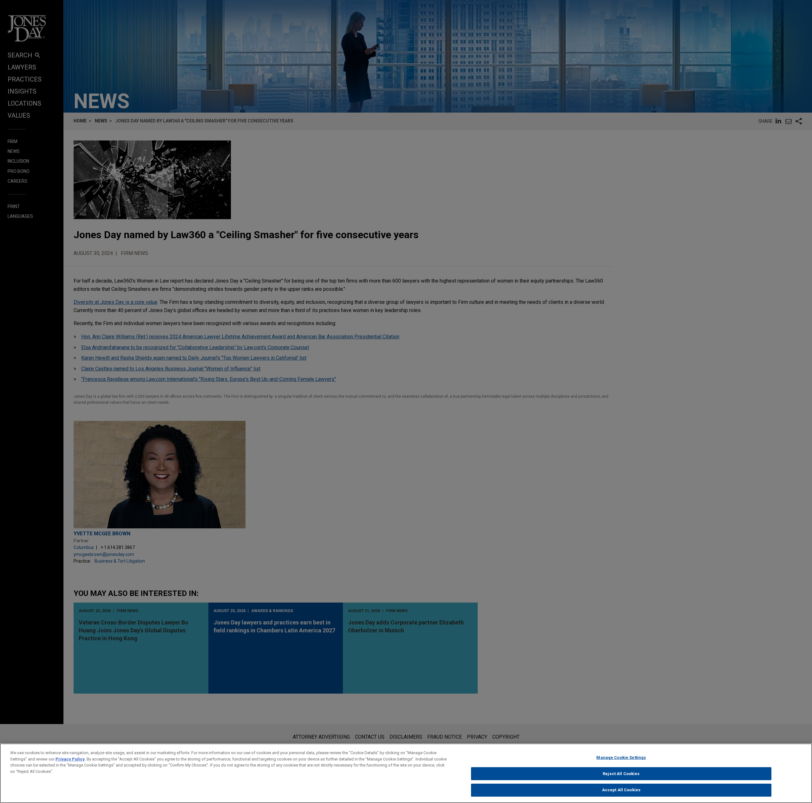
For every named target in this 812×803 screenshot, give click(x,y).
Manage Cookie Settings (621, 757)
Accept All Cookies (621, 789)
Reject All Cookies (621, 773)
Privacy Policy (70, 759)
